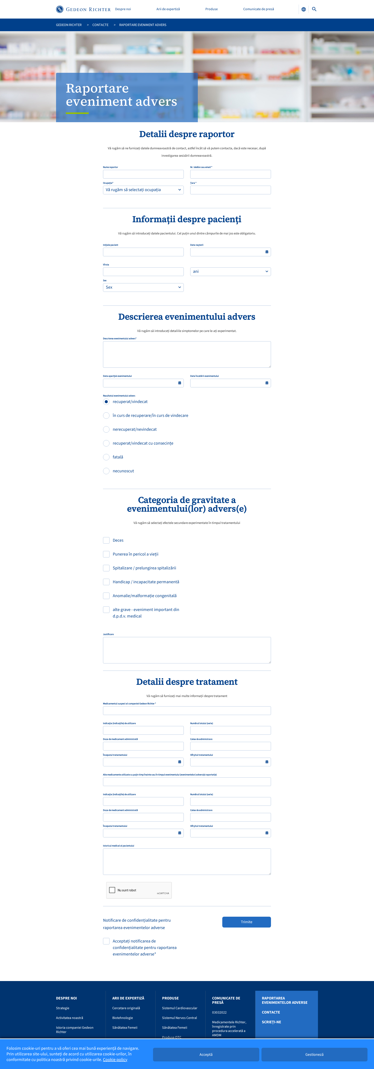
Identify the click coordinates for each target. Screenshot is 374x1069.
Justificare (108, 634)
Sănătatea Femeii (124, 1027)
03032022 (219, 1012)
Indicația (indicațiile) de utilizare (119, 723)
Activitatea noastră (69, 1017)
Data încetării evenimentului (204, 376)
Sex (104, 280)
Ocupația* (108, 183)
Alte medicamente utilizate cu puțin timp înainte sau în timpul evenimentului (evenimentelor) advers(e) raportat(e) (160, 774)
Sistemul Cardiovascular (179, 1008)
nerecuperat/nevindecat (135, 429)
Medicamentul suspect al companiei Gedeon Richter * (129, 703)
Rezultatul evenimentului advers (119, 396)
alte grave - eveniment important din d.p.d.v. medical (146, 613)
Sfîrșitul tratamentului (201, 755)
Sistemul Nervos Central (179, 1017)
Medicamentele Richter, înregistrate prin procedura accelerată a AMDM (229, 1029)
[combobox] (143, 190)
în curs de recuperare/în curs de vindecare (150, 416)
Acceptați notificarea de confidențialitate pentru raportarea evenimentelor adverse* (145, 947)
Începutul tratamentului (115, 755)
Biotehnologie (122, 1017)
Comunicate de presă (258, 9)
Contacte (100, 25)
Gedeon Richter (69, 25)
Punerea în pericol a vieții (135, 554)
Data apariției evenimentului (117, 376)
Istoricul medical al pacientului (118, 846)
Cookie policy (115, 1060)
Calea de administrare (201, 739)
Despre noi (123, 9)
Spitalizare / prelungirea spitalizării (144, 568)
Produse (211, 9)
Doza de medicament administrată (120, 739)
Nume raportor (110, 167)
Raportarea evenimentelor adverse (285, 1000)
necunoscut (123, 471)
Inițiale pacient (110, 245)
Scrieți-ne (271, 1022)
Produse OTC (171, 1037)
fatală (118, 457)
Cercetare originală (126, 1008)
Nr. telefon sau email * (201, 167)
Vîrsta (106, 264)
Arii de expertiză (168, 9)
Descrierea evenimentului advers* (120, 338)
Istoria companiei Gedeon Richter (75, 1029)
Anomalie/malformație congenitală (145, 596)
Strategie (62, 1008)
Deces (118, 540)
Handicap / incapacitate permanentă (146, 582)
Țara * (193, 183)
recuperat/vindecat (130, 402)
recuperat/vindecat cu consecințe (143, 443)
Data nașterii (196, 245)
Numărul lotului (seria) (201, 723)
